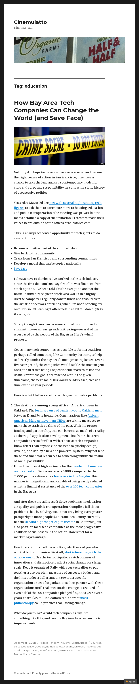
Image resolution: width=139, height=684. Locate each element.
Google (40, 646)
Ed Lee (18, 646)
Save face (20, 268)
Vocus (26, 654)
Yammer (36, 654)
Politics (43, 642)
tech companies (86, 650)
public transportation (26, 650)
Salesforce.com (48, 650)
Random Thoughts (59, 642)
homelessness (54, 646)
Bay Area (96, 642)
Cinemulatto (30, 22)
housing (68, 646)
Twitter (18, 654)
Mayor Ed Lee (93, 646)
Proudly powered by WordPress (51, 673)
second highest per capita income (50, 522)
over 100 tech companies (84, 486)
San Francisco (67, 650)
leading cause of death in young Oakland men (68, 410)
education (29, 646)
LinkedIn (79, 646)
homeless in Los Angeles (72, 476)
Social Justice (79, 642)
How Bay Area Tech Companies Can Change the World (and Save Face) (56, 110)
